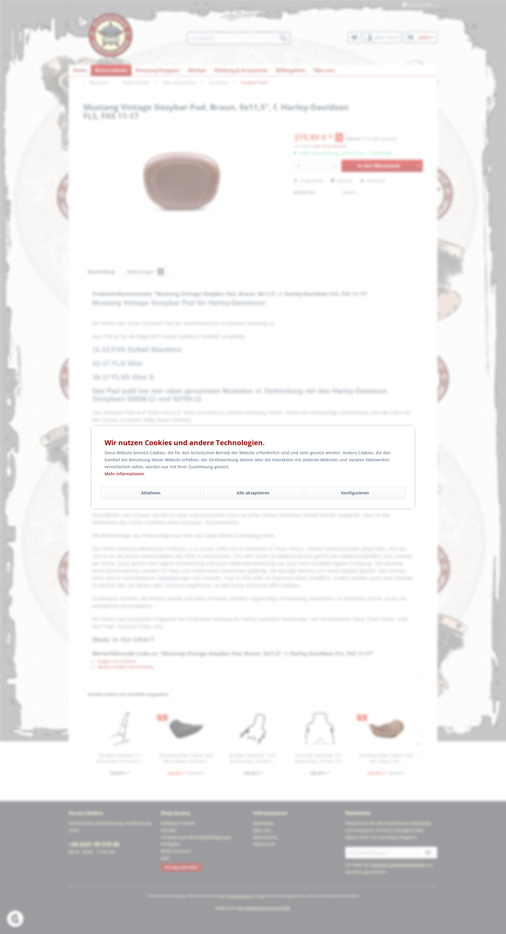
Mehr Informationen (124, 474)
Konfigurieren (355, 493)
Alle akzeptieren (253, 493)
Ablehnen (150, 493)
